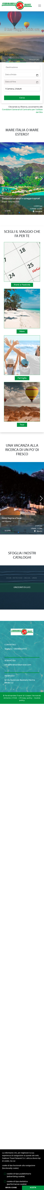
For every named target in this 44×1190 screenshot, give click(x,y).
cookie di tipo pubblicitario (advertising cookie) (19, 1175)
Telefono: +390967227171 (16, 649)
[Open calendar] (37, 75)
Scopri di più (22, 567)
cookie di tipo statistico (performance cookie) (17, 1182)
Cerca (22, 98)
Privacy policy (26, 698)
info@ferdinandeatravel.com (18, 665)
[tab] (15, 59)
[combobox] (22, 67)
